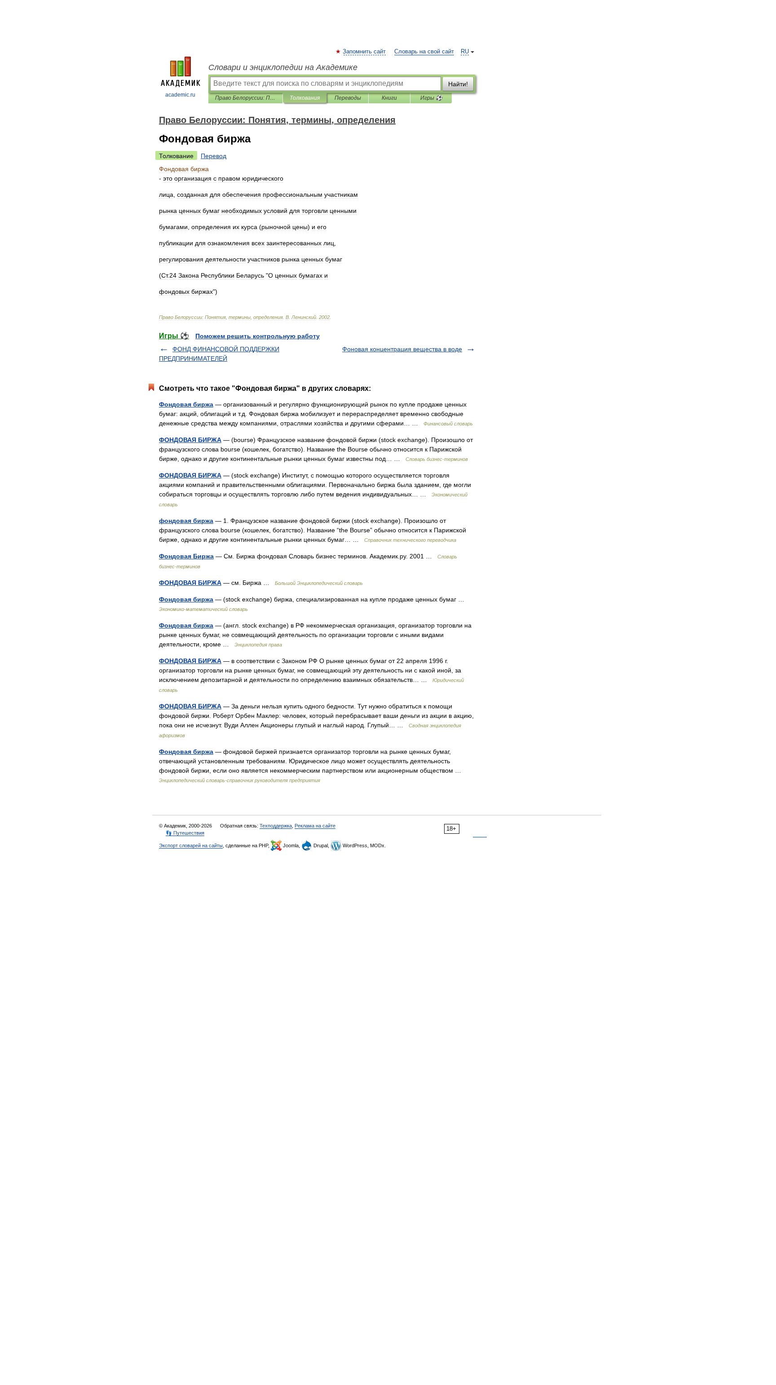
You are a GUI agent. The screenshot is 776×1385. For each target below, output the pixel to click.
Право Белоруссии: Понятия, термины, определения (245, 98)
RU (465, 52)
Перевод (213, 155)
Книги (389, 98)
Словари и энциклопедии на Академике (282, 67)
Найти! (458, 84)
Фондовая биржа (186, 404)
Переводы (348, 98)
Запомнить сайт (365, 52)
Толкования (305, 98)
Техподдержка (276, 825)
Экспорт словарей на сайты (191, 845)
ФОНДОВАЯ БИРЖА (190, 439)
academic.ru (180, 95)
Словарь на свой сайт (424, 52)
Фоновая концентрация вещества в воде (402, 349)
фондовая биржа (186, 520)
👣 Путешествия (185, 833)
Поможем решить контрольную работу (257, 336)
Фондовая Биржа (186, 556)
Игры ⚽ (431, 98)
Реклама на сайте (315, 825)
